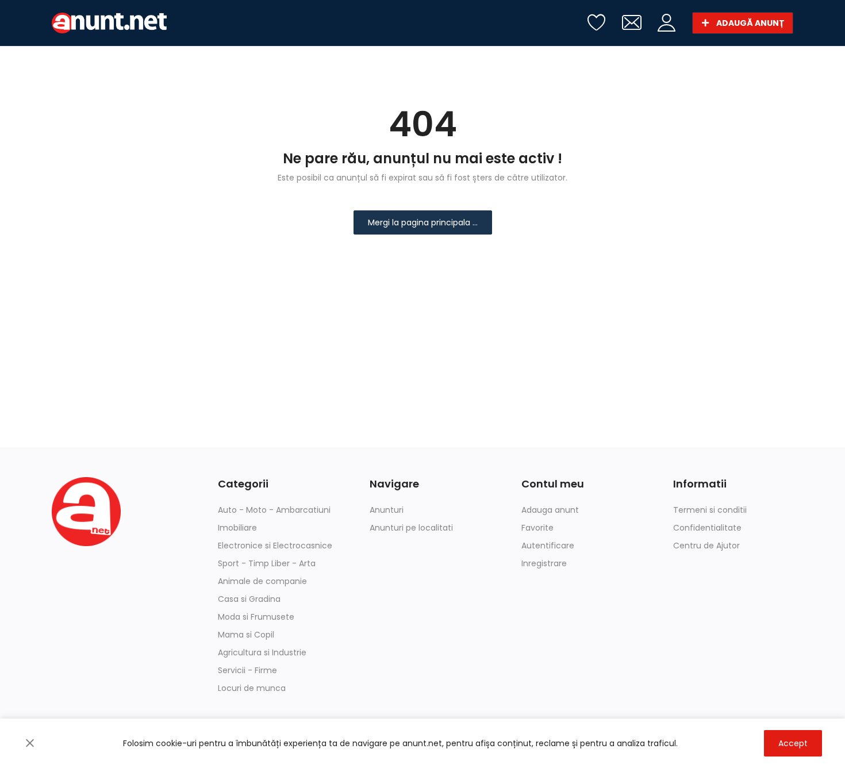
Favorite (537, 527)
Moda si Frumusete (256, 617)
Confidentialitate (707, 527)
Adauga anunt (550, 510)
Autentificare (547, 545)
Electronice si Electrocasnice (275, 545)
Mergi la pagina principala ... (423, 222)
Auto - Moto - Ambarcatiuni (274, 510)
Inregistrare (544, 563)
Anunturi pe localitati (411, 527)
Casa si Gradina (249, 599)
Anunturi (387, 510)
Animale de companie (262, 581)
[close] (30, 743)
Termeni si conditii (710, 510)
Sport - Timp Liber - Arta (267, 563)
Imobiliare (237, 527)
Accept (793, 743)
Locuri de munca (252, 688)
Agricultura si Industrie (262, 652)
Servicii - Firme (247, 670)
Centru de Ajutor (706, 545)
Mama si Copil (246, 634)
